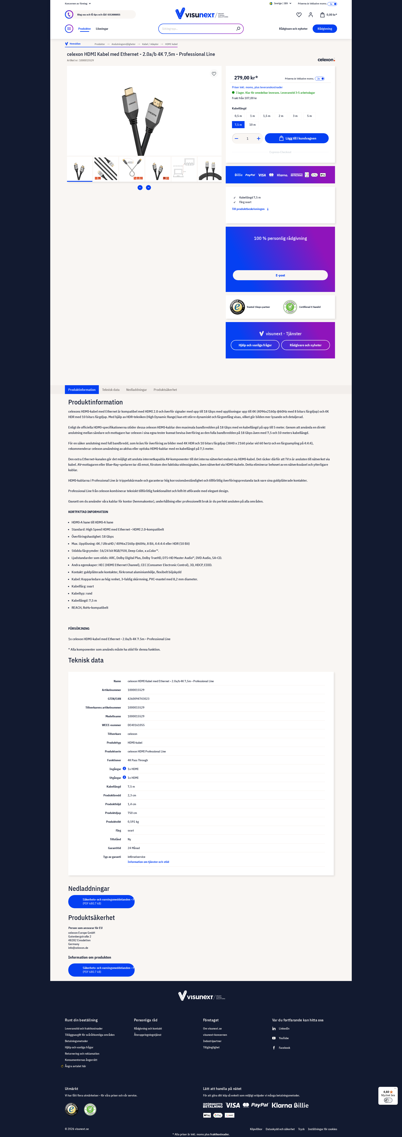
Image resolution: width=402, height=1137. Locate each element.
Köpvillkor (256, 1129)
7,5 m (238, 125)
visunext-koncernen (215, 1035)
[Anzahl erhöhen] (258, 138)
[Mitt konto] (310, 14)
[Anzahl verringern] (236, 138)
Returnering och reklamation (82, 1053)
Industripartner (212, 1041)
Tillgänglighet (211, 1047)
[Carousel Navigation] (144, 187)
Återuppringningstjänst (147, 1035)
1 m (252, 116)
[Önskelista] (299, 14)
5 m (309, 116)
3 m (295, 116)
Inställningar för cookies (322, 1129)
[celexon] (326, 59)
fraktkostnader (219, 1134)
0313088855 (114, 14)
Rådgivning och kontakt (148, 1028)
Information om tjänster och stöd (148, 862)
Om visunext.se (212, 1028)
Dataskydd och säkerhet (280, 1129)
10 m (252, 125)
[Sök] (238, 29)
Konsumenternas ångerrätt (81, 1060)
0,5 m (238, 116)
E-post (280, 275)
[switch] (388, 1100)
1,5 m (266, 116)
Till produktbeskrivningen (248, 209)
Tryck (301, 1129)
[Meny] (69, 28)
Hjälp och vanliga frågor (79, 1047)
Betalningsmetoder (76, 1041)
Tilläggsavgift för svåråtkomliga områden (90, 1035)
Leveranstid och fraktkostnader (84, 1028)
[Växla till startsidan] (201, 14)
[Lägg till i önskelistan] (214, 73)
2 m (281, 116)
